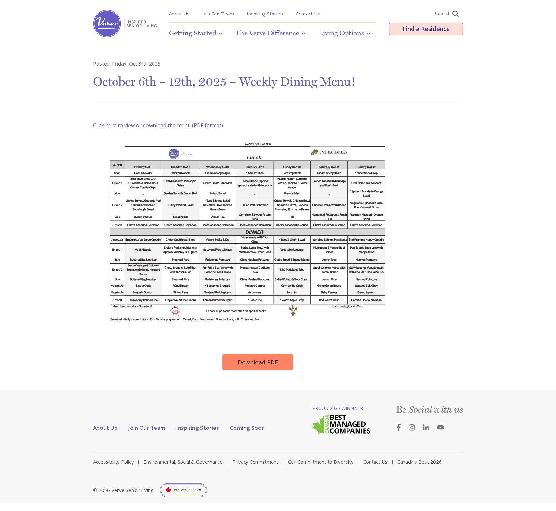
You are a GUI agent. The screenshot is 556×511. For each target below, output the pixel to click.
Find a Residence (426, 29)
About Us (179, 13)
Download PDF (258, 362)
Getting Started (192, 33)
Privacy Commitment (255, 461)
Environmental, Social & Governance (183, 461)
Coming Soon (247, 427)
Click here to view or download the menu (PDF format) (158, 125)
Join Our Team (218, 13)
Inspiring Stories (265, 13)
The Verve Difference (267, 33)
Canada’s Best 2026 (419, 461)
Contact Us (308, 13)
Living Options (341, 33)
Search (443, 13)
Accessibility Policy (113, 461)
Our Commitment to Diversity (321, 461)
